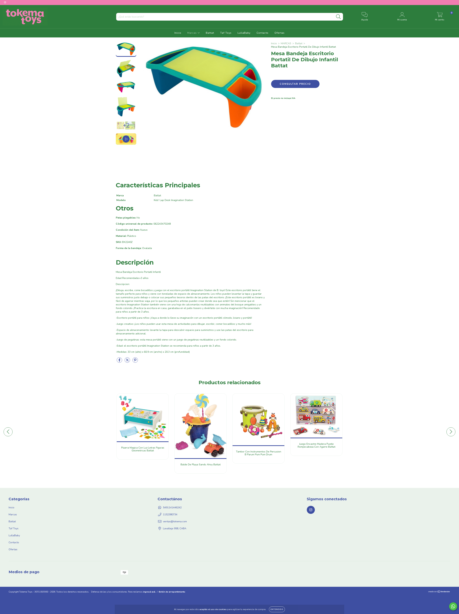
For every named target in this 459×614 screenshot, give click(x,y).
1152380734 (170, 514)
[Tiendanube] (439, 592)
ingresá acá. (149, 591)
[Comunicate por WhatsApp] (453, 606)
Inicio (177, 33)
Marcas (192, 33)
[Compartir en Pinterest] (135, 361)
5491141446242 (172, 507)
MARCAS (286, 43)
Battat (210, 33)
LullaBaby (244, 33)
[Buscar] (338, 17)
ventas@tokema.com (175, 521)
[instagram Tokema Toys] (5, 2)
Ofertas (280, 33)
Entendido (277, 609)
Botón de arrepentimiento (172, 591)
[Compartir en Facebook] (120, 361)
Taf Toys (225, 33)
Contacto (262, 33)
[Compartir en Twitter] (128, 361)
